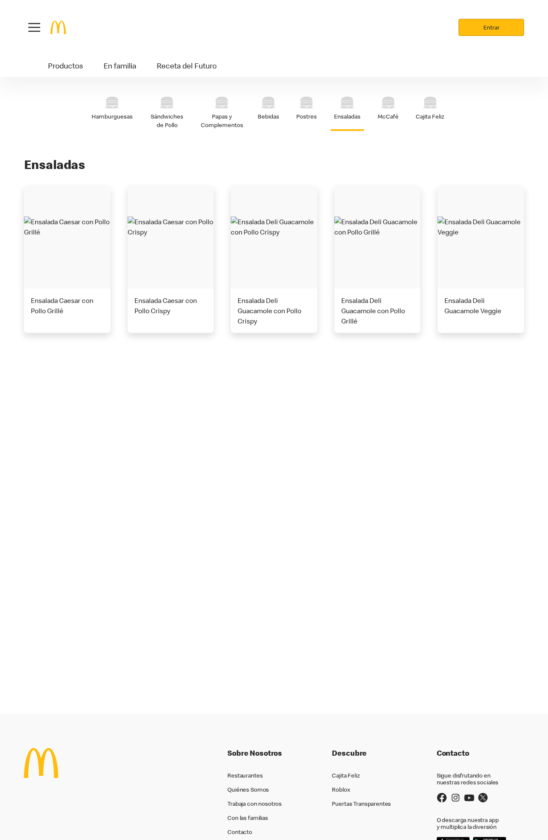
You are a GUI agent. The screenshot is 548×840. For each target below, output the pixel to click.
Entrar (491, 27)
